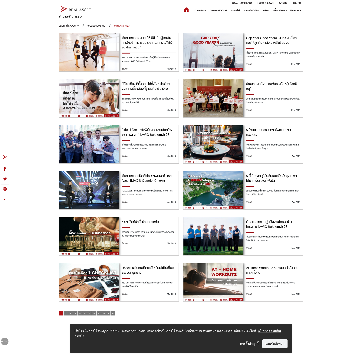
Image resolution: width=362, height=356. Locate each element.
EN (299, 3)
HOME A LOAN (266, 3)
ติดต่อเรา (295, 10)
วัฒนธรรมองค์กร (96, 26)
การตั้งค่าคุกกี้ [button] (249, 343)
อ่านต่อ (124, 69)
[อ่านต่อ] (89, 52)
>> (113, 313)
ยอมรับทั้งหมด (274, 343)
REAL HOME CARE (242, 3)
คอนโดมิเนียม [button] (252, 10)
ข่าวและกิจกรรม (122, 26)
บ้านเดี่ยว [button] (200, 10)
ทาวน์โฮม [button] (235, 10)
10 (103, 313)
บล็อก (266, 10)
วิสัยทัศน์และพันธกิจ (69, 26)
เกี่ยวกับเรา (280, 10)
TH (294, 3)
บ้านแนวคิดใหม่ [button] (218, 10)
